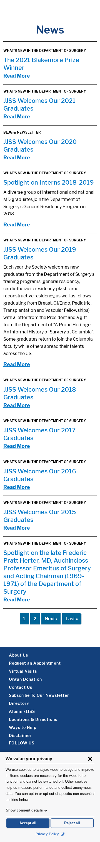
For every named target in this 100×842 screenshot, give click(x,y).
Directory (19, 703)
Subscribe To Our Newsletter (39, 695)
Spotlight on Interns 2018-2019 (48, 182)
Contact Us (20, 687)
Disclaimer (20, 735)
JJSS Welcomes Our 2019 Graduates (39, 253)
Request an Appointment (35, 663)
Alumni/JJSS (22, 711)
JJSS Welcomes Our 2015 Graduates (39, 515)
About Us (18, 655)
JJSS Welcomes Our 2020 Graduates (40, 145)
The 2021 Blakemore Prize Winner (41, 63)
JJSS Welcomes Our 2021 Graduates (39, 104)
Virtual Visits (23, 671)
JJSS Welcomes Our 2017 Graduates (39, 434)
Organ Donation (25, 679)
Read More (16, 76)
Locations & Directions (33, 719)
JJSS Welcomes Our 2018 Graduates (39, 393)
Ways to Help (22, 727)
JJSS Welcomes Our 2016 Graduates (39, 475)
